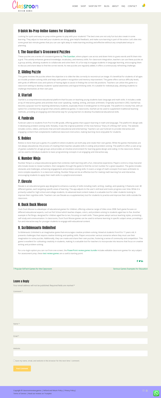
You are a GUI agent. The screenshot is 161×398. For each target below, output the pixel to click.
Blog (106, 6)
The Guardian (69, 56)
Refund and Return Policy (53, 390)
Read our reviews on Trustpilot (40, 393)
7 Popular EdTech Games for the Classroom (32, 268)
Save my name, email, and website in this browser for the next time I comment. (47, 361)
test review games (51, 253)
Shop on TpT (95, 6)
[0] (143, 6)
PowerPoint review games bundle (82, 250)
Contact (132, 6)
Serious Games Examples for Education (130, 268)
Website (16, 348)
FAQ (123, 6)
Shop (83, 6)
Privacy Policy (69, 390)
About (115, 6)
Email (16, 336)
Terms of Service (19, 393)
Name (16, 324)
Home (75, 6)
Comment (18, 291)
